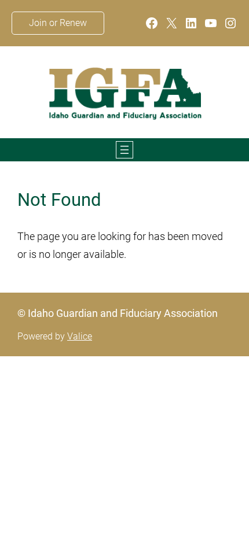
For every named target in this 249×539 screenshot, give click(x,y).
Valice (79, 336)
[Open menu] (124, 149)
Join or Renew (58, 22)
